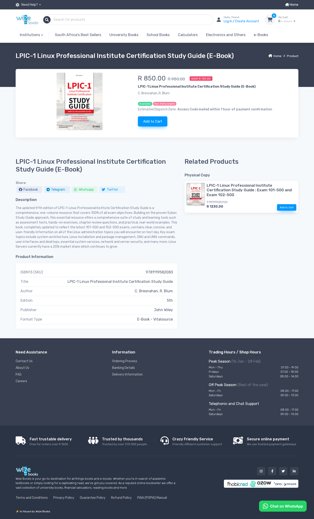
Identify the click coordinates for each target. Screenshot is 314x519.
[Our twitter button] (283, 471)
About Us (22, 368)
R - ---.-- (285, 19)
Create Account (247, 21)
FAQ (18, 374)
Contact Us (24, 361)
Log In (228, 21)
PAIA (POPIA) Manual (152, 498)
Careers (21, 381)
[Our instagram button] (261, 471)
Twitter (112, 190)
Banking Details (123, 368)
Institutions (30, 35)
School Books (158, 35)
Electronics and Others (225, 35)
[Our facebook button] (272, 471)
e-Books (261, 35)
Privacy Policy (63, 498)
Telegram (58, 190)
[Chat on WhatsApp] (283, 506)
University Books (123, 35)
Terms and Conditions (32, 498)
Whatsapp (86, 190)
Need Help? (29, 5)
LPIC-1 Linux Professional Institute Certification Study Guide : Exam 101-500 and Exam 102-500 (249, 190)
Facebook (30, 190)
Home (293, 5)
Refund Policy (121, 498)
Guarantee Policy (93, 498)
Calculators (188, 35)
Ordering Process (124, 361)
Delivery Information (127, 374)
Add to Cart (152, 121)
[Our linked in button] (294, 471)
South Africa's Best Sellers (78, 35)
